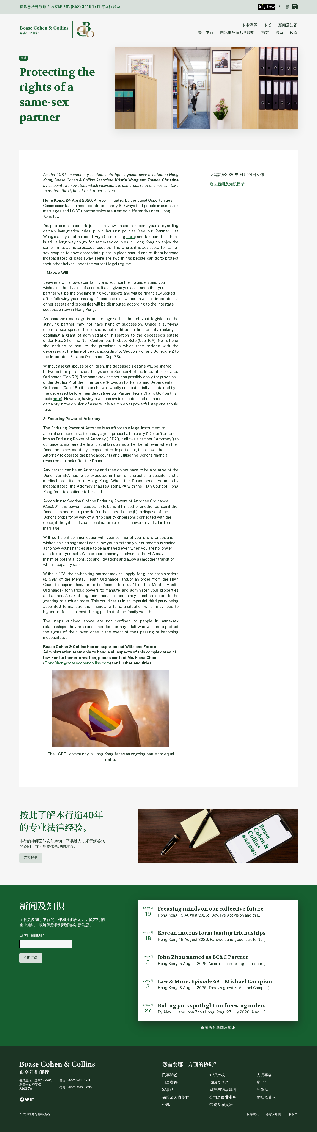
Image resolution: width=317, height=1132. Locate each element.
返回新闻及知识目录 (227, 184)
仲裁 (166, 1104)
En (280, 7)
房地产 (262, 1082)
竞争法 (262, 1089)
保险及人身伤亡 (175, 1097)
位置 (294, 32)
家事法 (168, 1089)
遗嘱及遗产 (219, 1082)
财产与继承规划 (223, 1089)
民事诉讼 (170, 1075)
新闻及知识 (288, 25)
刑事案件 (170, 1082)
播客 (265, 32)
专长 (268, 25)
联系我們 (31, 858)
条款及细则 (273, 1114)
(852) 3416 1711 (85, 6)
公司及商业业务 (223, 1097)
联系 (279, 32)
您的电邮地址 (31, 935)
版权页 (293, 1114)
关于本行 (205, 32)
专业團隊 (249, 25)
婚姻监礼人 (266, 1097)
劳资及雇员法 (221, 1104)
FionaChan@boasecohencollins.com (77, 663)
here (130, 236)
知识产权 (217, 1075)
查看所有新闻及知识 (218, 1027)
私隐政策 (253, 1114)
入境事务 (264, 1075)
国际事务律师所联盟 (237, 32)
